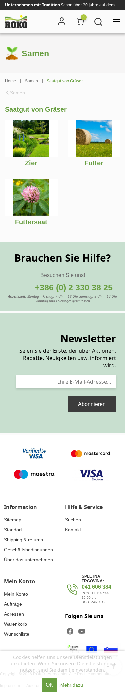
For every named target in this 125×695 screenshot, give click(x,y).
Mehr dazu (71, 685)
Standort (13, 529)
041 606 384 (96, 587)
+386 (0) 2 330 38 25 (74, 287)
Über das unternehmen (28, 559)
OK (49, 685)
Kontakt (73, 529)
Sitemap (12, 519)
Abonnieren (92, 404)
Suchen (73, 519)
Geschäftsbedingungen (28, 549)
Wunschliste (16, 634)
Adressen (14, 614)
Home (10, 81)
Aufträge (13, 604)
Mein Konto (16, 594)
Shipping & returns (23, 539)
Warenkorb (15, 624)
